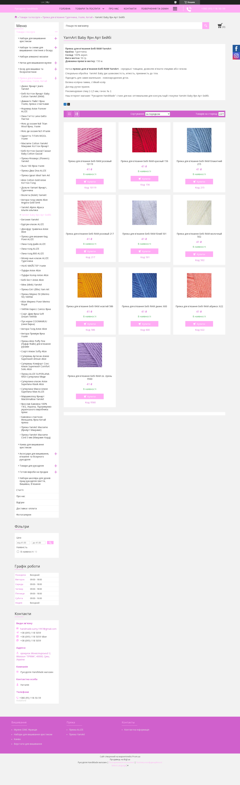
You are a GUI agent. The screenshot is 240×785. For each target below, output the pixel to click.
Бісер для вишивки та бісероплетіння (31, 70)
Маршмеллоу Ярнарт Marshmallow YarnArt (32, 398)
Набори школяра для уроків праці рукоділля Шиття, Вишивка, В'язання (35, 481)
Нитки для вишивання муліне (36, 62)
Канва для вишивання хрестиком (32, 446)
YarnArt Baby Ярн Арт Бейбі (36, 214)
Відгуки (20, 502)
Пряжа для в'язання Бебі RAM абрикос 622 (199, 306)
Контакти (130, 8)
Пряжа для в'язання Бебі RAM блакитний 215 (199, 163)
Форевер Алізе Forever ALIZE (33, 110)
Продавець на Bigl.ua (120, 759)
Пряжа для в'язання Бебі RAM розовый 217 (90, 233)
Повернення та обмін (154, 8)
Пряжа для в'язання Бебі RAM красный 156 (144, 161)
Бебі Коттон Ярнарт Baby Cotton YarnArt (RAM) (35, 95)
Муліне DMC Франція (25, 729)
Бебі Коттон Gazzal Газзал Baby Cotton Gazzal (36, 152)
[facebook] (65, 104)
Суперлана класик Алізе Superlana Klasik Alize (34, 383)
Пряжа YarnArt (77, 734)
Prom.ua (136, 756)
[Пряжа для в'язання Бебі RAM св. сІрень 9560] (90, 355)
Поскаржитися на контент (121, 762)
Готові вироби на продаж (34, 471)
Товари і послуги (25, 31)
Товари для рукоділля (32, 465)
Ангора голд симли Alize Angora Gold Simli (34, 201)
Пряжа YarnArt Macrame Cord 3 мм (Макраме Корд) (36, 436)
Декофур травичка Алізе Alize (34, 230)
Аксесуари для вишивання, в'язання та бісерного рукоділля (34, 456)
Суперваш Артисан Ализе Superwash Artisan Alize (35, 357)
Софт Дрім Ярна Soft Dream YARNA (32, 315)
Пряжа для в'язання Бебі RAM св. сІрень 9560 (90, 377)
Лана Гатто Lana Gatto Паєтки (34, 117)
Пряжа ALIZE (76, 729)
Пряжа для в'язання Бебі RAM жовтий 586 (89, 306)
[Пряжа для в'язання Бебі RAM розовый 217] (90, 213)
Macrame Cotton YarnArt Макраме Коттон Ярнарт (35, 145)
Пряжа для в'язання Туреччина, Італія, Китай (67, 17)
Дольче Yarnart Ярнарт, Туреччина (34, 189)
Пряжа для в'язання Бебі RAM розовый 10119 (90, 163)
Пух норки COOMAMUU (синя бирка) (34, 323)
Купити (91, 181)
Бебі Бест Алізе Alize (32, 279)
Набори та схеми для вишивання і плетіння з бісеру (36, 49)
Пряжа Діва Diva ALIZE (33, 170)
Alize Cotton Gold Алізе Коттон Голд (33, 181)
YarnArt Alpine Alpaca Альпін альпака (32, 209)
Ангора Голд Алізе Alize (34, 328)
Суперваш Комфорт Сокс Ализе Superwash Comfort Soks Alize (35, 366)
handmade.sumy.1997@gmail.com (38, 628)
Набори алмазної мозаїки (34, 56)
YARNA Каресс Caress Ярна (36, 309)
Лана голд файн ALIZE (33, 244)
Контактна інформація (136, 729)
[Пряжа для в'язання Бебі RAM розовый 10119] (90, 140)
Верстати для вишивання (28, 743)
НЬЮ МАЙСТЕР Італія (33, 265)
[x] (68, 104)
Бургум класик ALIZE (32, 224)
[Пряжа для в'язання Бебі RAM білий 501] (145, 213)
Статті (20, 490)
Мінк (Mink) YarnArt (31, 284)
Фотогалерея (23, 514)
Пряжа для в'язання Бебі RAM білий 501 (144, 233)
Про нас (114, 8)
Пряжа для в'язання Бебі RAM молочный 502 (199, 235)
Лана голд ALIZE (30, 248)
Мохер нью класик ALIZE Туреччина (34, 259)
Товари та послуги (87, 8)
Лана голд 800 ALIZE (32, 253)
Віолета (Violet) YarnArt (34, 195)
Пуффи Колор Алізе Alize (34, 275)
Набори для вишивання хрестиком (33, 40)
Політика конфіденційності (149, 762)
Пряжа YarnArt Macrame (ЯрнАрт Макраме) (34, 428)
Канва (17, 739)
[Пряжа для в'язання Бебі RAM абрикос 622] (199, 285)
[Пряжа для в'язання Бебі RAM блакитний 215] (199, 140)
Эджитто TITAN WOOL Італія (33, 137)
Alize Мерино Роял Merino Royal (35, 303)
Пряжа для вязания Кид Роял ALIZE (34, 238)
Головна (64, 8)
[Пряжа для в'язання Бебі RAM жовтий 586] (90, 285)
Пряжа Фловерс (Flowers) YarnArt (35, 160)
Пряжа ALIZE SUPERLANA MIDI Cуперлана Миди (35, 375)
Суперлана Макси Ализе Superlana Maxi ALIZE (34, 390)
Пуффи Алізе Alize (31, 270)
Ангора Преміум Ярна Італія (33, 335)
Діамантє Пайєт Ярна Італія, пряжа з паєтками (35, 102)
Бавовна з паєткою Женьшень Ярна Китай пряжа (33, 419)
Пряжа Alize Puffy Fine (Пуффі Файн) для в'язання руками (36, 343)
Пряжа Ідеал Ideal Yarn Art (35, 175)
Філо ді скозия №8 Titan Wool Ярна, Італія (34, 125)
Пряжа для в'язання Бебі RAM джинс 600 (144, 306)
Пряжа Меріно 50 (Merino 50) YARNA (35, 295)
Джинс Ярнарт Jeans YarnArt (32, 87)
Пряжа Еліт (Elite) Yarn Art (35, 289)
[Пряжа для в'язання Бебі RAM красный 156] (145, 140)
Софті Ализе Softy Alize (34, 351)
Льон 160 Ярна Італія (32, 165)
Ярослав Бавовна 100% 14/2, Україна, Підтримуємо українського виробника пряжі (36, 408)
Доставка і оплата (26, 508)
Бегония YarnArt (30, 219)
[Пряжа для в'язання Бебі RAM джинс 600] (145, 285)
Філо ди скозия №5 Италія (35, 131)
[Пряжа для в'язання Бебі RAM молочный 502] (199, 213)
